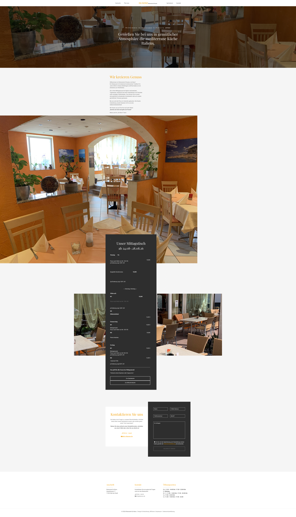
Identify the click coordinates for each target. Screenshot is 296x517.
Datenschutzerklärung (170, 444)
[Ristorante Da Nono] (148, 3)
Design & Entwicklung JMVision (146, 511)
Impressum (159, 511)
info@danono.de (127, 436)
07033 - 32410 (127, 433)
